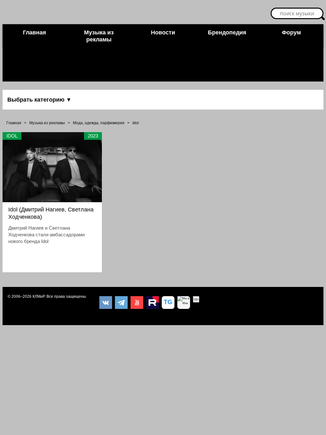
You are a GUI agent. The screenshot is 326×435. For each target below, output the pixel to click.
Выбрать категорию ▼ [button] (39, 99)
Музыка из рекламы (99, 36)
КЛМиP (38, 296)
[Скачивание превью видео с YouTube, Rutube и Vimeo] (168, 302)
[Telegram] (121, 302)
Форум (291, 32)
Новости (163, 32)
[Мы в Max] (183, 302)
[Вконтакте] (105, 302)
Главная (34, 32)
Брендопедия (227, 32)
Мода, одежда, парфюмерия (98, 123)
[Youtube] (137, 302)
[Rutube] (152, 302)
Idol (135, 123)
